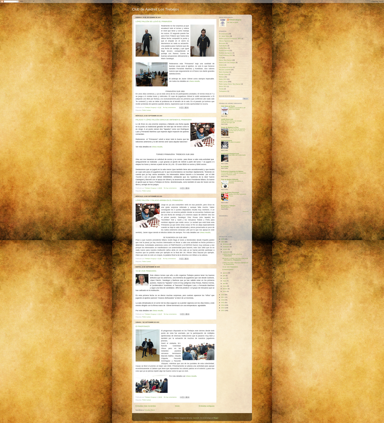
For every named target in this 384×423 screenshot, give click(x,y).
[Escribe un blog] (182, 108)
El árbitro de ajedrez (234, 142)
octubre (225, 249)
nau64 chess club (227, 119)
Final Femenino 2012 (225, 55)
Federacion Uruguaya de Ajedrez (232, 171)
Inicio (177, 406)
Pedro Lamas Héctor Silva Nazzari (230, 84)
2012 (223, 310)
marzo (225, 286)
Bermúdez (222, 43)
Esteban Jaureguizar (225, 53)
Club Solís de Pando (228, 106)
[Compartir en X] (184, 108)
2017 (223, 297)
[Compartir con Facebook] (186, 108)
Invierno (221, 65)
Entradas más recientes (146, 406)
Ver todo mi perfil (232, 22)
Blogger (216, 418)
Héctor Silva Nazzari (225, 60)
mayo (225, 281)
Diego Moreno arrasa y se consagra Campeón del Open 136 (231, 121)
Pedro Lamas (146, 110)
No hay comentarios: (169, 107)
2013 (223, 308)
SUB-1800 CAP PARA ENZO (237, 155)
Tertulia (221, 89)
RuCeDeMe (225, 166)
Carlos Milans (223, 48)
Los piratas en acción (225, 67)
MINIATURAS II (225, 207)
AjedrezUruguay (226, 140)
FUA (220, 58)
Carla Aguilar (223, 46)
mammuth (196, 418)
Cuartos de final (224, 50)
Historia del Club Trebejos (227, 62)
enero (225, 291)
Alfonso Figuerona (225, 41)
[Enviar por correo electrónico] (180, 108)
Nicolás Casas (223, 74)
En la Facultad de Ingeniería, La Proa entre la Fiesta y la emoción (237, 130)
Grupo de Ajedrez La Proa (229, 127)
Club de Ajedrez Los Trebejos (155, 9)
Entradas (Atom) (149, 410)
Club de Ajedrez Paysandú (230, 192)
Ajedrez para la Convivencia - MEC (230, 38)
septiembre (226, 252)
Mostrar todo (245, 211)
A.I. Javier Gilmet (224, 36)
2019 (223, 242)
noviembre (226, 246)
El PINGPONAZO (143, 326)
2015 (223, 302)
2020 (223, 239)
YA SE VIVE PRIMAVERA (146, 271)
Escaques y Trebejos (228, 205)
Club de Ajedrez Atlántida (229, 179)
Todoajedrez (223, 91)
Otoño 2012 (222, 79)
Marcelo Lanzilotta (225, 69)
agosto (225, 273)
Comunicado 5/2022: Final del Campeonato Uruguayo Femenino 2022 (233, 173)
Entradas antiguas (206, 406)
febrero (225, 288)
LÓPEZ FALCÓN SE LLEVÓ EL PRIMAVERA (154, 22)
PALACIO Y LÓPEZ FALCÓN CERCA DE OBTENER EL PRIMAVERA (164, 120)
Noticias (221, 77)
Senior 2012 (223, 86)
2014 (223, 305)
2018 (223, 294)
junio (224, 278)
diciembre (226, 244)
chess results (194, 81)
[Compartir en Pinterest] (188, 108)
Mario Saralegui (224, 72)
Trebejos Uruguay (235, 20)
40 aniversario (223, 34)
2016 (223, 300)
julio (224, 275)
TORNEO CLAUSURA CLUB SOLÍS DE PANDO (237, 108)
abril (224, 283)
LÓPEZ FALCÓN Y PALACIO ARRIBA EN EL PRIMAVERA (159, 200)
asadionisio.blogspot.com (230, 153)
